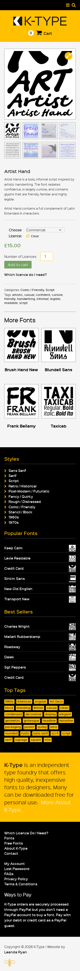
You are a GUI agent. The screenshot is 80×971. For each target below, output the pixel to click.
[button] (68, 56)
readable (11, 303)
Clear (35, 236)
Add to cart (18, 264)
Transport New (16, 598)
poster (29, 727)
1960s (14, 517)
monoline (66, 720)
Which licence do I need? (25, 274)
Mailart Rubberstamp (22, 636)
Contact (11, 853)
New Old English (18, 588)
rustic (25, 733)
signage (21, 740)
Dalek (9, 656)
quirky (42, 727)
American (24, 701)
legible (55, 299)
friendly (10, 299)
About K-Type (16, 848)
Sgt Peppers (15, 667)
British (38, 708)
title (48, 740)
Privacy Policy (16, 878)
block (9, 708)
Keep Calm (13, 547)
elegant (65, 714)
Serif (12, 475)
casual (29, 295)
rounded (11, 733)
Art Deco (56, 701)
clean (64, 708)
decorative (33, 714)
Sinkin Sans (14, 578)
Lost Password (16, 868)
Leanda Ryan (15, 952)
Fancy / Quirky (21, 496)
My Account (14, 863)
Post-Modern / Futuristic (29, 491)
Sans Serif (17, 470)
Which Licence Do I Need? (26, 832)
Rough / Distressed (25, 501)
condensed (13, 714)
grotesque (31, 720)
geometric (12, 720)
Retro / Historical (22, 486)
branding (23, 708)
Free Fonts (13, 843)
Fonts (9, 838)
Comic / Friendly (32, 290)
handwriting (26, 299)
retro (53, 727)
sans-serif (40, 733)
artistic (17, 295)
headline (49, 720)
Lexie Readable (17, 558)
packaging (13, 727)
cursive (57, 295)
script (23, 303)
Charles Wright (17, 626)
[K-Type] (40, 24)
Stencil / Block (20, 512)
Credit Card (14, 568)
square (36, 740)
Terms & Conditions (20, 884)
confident (43, 295)
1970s (14, 522)
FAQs (8, 873)
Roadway (12, 646)
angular (40, 701)
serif (8, 740)
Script (50, 290)
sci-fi (55, 733)
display (50, 714)
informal (42, 299)
